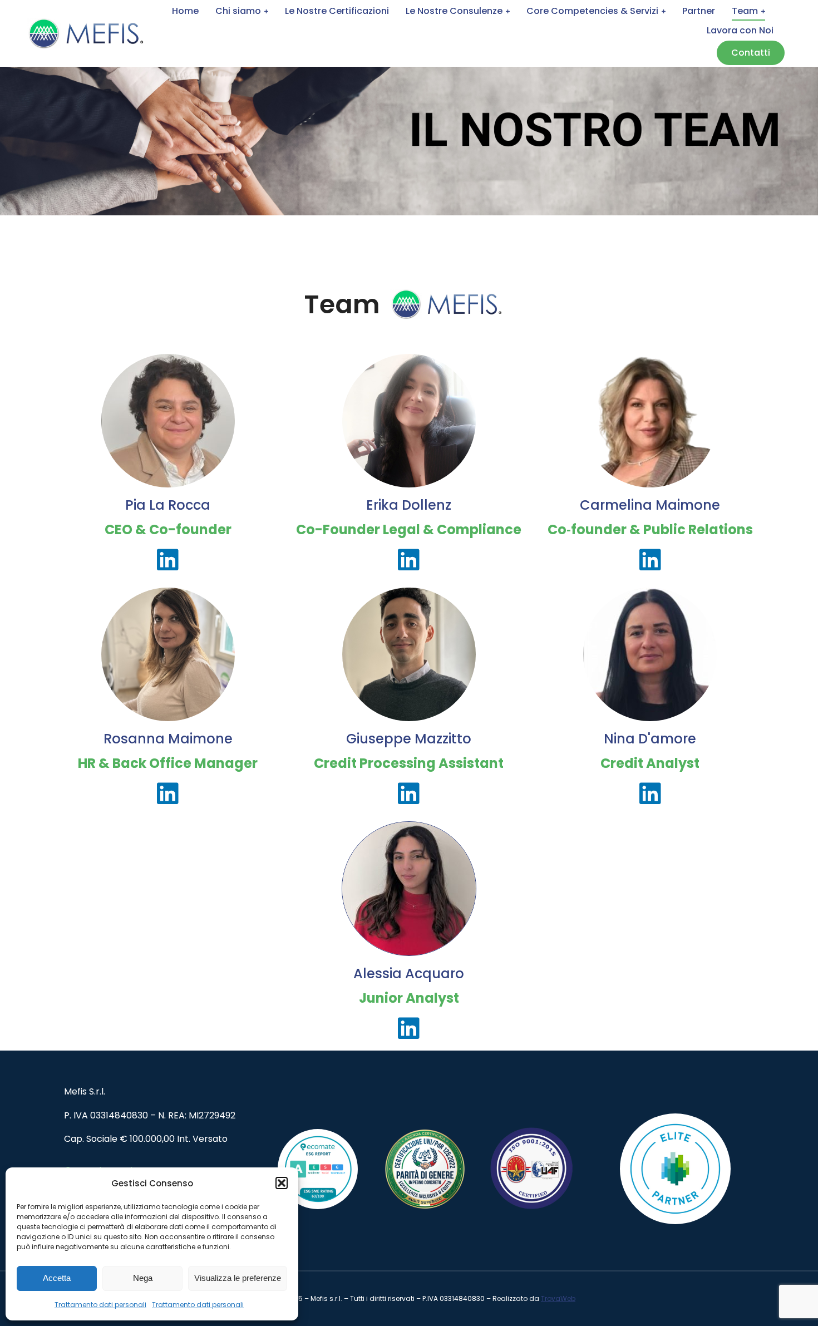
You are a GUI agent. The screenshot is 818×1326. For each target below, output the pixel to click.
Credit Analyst (649, 763)
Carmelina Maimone (650, 505)
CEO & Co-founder (168, 529)
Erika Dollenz (408, 505)
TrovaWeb (558, 1298)
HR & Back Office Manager (168, 763)
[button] (281, 1183)
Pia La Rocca (167, 505)
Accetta (57, 1278)
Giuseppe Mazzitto (408, 738)
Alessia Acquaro (408, 973)
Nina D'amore (650, 738)
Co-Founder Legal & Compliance (408, 529)
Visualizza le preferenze (237, 1278)
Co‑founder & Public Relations (650, 529)
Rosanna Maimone (168, 738)
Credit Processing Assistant (409, 763)
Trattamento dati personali (100, 1304)
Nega (142, 1278)
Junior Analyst (409, 998)
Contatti (750, 52)
